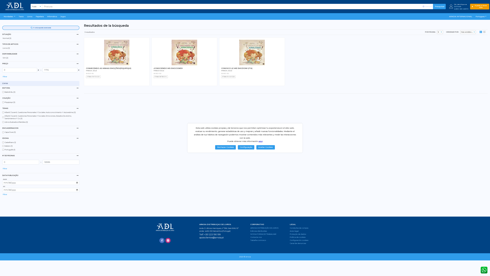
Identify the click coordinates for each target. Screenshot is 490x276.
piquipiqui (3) (10, 102)
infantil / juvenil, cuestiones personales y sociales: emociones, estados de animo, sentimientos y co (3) (38, 117)
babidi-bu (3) (10, 92)
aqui (260, 141)
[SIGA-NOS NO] (161, 240)
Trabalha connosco (258, 240)
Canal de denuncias (298, 243)
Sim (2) (5, 58)
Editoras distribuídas (258, 231)
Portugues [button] (480, 16)
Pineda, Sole (91, 71)
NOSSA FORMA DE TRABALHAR (263, 234)
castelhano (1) (10, 142)
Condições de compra (299, 228)
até (4, 186)
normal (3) (7, 38)
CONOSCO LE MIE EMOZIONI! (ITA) (236, 68)
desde (5, 179)
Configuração (246, 147)
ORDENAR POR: (452, 32)
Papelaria (40, 16)
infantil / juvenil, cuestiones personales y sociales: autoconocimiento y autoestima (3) (40, 112)
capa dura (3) (10, 132)
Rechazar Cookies (225, 147)
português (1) (10, 150)
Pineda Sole (159, 71)
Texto (21, 16)
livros (29, 16)
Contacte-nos (256, 237)
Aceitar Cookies (265, 147)
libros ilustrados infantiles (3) (16, 122)
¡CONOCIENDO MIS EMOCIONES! (168, 68)
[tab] (40, 34)
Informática (52, 16)
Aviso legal (294, 231)
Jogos (63, 16)
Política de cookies (297, 237)
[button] (9, 16)
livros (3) (6, 48)
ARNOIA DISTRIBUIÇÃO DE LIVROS (264, 228)
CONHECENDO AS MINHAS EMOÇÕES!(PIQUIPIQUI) (108, 68)
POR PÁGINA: (430, 32)
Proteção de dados (298, 234)
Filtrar (5, 77)
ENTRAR (457, 7)
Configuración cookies (299, 240)
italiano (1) (9, 146)
